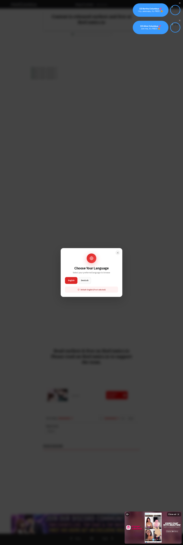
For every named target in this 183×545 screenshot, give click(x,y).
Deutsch (84, 280)
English (71, 280)
